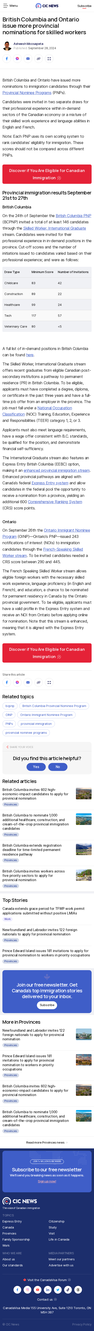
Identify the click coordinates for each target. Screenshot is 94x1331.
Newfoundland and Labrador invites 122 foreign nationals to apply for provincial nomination (39, 932)
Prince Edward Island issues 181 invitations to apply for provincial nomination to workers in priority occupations (46, 953)
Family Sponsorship (16, 1239)
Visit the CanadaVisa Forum (47, 1280)
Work (7, 919)
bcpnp (10, 706)
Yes (36, 767)
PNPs (9, 724)
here (30, 354)
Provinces (10, 804)
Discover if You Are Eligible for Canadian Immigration (47, 174)
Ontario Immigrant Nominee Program (46, 715)
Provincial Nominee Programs (26, 92)
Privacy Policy (82, 1324)
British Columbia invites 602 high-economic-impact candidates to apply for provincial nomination (35, 794)
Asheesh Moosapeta (28, 44)
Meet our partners (61, 1259)
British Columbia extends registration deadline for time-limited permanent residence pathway (31, 849)
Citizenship (57, 1221)
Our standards (12, 1265)
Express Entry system (50, 482)
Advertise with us (61, 1265)
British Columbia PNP (73, 215)
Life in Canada (59, 1239)
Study (53, 1227)
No (58, 767)
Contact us (45, 1299)
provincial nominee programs (26, 732)
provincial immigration (36, 724)
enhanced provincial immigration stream (57, 470)
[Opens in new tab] (17, 1290)
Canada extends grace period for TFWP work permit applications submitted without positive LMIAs (43, 910)
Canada (8, 1227)
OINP (9, 715)
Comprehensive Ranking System (55, 501)
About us (8, 1259)
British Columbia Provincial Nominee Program (54, 706)
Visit (52, 1233)
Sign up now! (47, 1181)
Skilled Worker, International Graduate (54, 228)
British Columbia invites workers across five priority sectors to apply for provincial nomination (33, 875)
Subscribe (84, 6)
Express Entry (12, 1221)
